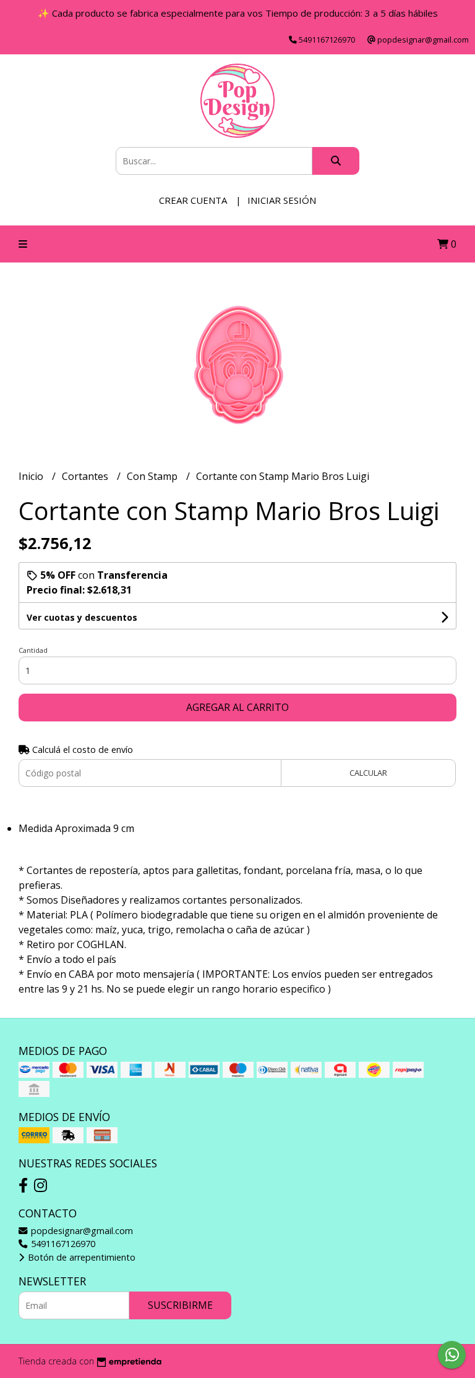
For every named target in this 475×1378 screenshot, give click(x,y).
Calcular (368, 772)
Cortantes (86, 476)
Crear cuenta (193, 200)
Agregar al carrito (237, 707)
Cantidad (33, 650)
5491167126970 (61, 1244)
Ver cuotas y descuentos (82, 617)
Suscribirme (180, 1305)
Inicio (32, 476)
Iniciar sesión (281, 200)
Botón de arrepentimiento (80, 1257)
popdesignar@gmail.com (80, 1231)
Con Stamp (153, 476)
